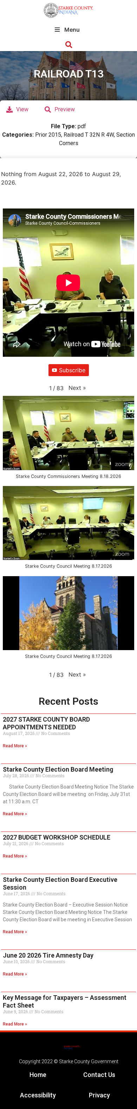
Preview (64, 109)
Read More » (15, 745)
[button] (69, 45)
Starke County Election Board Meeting (58, 769)
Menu (72, 29)
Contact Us (99, 1074)
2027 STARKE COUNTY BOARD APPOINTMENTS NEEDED (46, 723)
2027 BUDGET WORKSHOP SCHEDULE (56, 837)
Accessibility (38, 1095)
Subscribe (72, 370)
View (22, 109)
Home (38, 1074)
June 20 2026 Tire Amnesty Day (48, 955)
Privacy (99, 1095)
